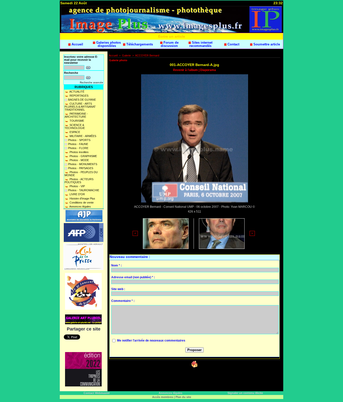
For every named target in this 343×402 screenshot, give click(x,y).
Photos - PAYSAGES (80, 168)
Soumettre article (266, 44)
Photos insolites (79, 152)
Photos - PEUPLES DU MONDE (81, 174)
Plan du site (183, 396)
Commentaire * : (123, 301)
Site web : (118, 289)
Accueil (77, 44)
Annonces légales (80, 206)
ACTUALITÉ (76, 91)
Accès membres (162, 396)
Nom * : (116, 265)
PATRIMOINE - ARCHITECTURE (76, 115)
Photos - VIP (77, 186)
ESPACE (74, 131)
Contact (232, 44)
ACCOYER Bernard (147, 55)
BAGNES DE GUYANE (82, 99)
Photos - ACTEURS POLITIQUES (79, 181)
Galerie (126, 55)
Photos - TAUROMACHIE (83, 190)
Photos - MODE (79, 160)
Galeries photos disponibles (108, 44)
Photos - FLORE (78, 148)
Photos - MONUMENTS (82, 164)
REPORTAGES (78, 95)
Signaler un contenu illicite (245, 392)
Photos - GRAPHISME (83, 156)
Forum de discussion (170, 44)
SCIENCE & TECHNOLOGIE (75, 126)
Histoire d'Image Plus (82, 198)
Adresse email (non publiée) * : (133, 277)
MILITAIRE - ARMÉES (82, 136)
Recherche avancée (91, 82)
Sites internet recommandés (200, 44)
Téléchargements (139, 44)
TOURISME (76, 120)
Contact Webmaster (97, 392)
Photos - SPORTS (79, 140)
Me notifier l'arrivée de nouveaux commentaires (151, 340)
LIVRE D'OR (77, 194)
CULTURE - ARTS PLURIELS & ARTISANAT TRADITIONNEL (80, 106)
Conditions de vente (81, 202)
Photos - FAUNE (78, 144)
